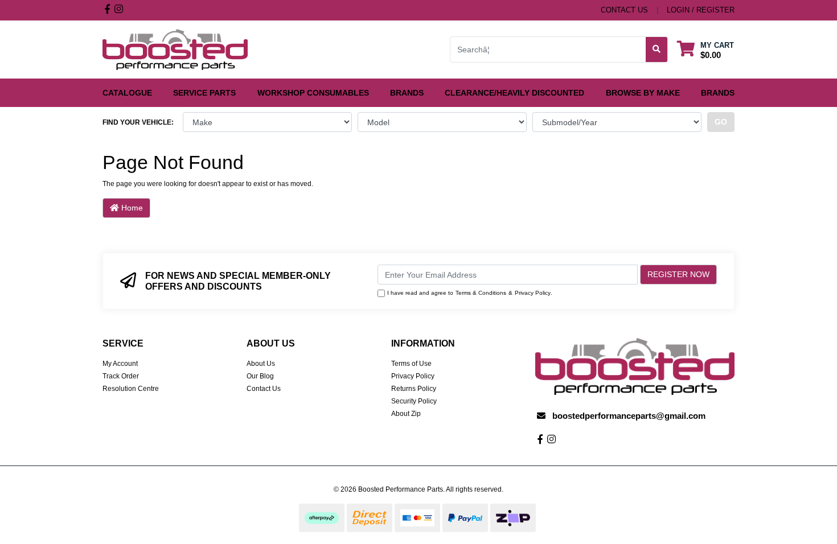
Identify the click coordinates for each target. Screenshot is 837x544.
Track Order (120, 376)
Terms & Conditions (481, 293)
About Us (261, 364)
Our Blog (260, 376)
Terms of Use (411, 364)
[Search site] (657, 49)
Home (131, 207)
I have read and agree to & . (469, 293)
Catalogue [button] (127, 92)
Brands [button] (407, 92)
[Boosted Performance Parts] (175, 49)
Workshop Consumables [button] (313, 92)
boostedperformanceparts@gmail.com (628, 416)
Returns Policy (413, 389)
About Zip (406, 414)
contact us (624, 10)
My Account (120, 364)
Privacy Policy (533, 293)
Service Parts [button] (204, 92)
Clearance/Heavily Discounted (514, 92)
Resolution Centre (130, 389)
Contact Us (264, 389)
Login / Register (701, 10)
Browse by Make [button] (643, 92)
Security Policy (414, 401)
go (721, 121)
